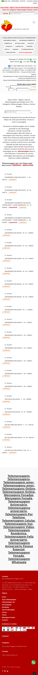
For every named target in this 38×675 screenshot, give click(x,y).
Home (4, 597)
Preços (4, 615)
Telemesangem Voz (8, 602)
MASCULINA (28, 165)
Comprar (5, 620)
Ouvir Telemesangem (9, 599)
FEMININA (16, 165)
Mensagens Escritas (8, 617)
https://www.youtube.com (10, 655)
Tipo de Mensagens (8, 610)
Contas (4, 612)
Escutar (9, 174)
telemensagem (23, 151)
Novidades (5, 607)
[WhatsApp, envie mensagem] (33, 662)
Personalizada (6, 605)
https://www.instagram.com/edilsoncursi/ (14, 646)
